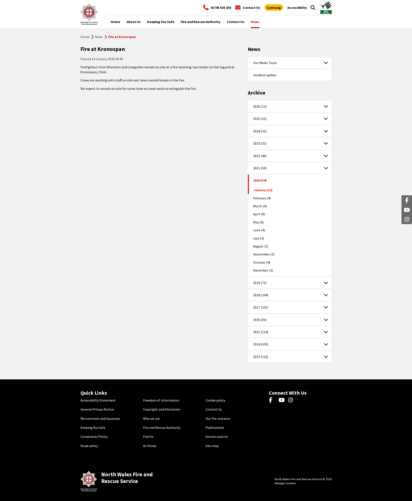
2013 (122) (260, 356)
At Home (149, 446)
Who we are (151, 418)
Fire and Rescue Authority (161, 427)
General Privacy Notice (97, 409)
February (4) (262, 198)
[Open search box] (313, 7)
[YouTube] (282, 400)
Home (84, 37)
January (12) (263, 190)
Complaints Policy (94, 436)
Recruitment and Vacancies (100, 418)
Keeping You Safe (92, 427)
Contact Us (214, 409)
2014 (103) (260, 344)
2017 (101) (260, 307)
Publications (215, 427)
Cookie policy (215, 400)
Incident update (264, 75)
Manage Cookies (285, 483)
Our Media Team (265, 63)
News (99, 37)
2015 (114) (260, 332)
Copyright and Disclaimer (161, 409)
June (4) (259, 230)
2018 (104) (260, 295)
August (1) (260, 246)
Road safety (89, 446)
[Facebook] (272, 400)
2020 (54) (260, 180)
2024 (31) (260, 131)
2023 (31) (260, 143)
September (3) (263, 254)
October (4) (261, 262)
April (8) (259, 214)
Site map (212, 446)
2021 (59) (260, 168)
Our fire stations (218, 418)
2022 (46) (260, 156)
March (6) (260, 206)
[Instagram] (292, 400)
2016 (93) (260, 320)
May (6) (258, 222)
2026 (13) (260, 106)
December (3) (263, 270)
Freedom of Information (161, 400)
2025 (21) (260, 118)
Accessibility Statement (98, 400)
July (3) (258, 238)
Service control (217, 436)
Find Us (148, 436)
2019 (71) (260, 283)
